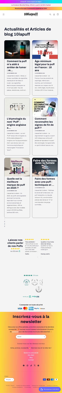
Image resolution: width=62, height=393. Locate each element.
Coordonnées (27, 387)
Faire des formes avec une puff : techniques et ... (45, 181)
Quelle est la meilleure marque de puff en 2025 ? (16, 183)
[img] (15, 249)
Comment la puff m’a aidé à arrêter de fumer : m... (17, 66)
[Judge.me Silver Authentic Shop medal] (34, 282)
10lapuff (12, 385)
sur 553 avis (14, 251)
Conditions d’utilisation (52, 385)
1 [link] (4, 219)
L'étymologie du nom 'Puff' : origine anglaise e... (16, 123)
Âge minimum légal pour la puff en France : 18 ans (45, 66)
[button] (3, 14)
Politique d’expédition (17, 387)
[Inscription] (44, 337)
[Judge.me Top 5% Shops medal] (39, 289)
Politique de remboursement (23, 385)
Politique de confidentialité (38, 385)
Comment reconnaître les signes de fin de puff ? (44, 123)
